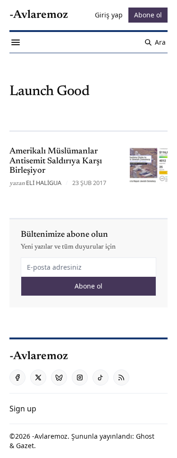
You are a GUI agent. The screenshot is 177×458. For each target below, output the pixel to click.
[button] (22, 408)
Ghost (145, 436)
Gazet (25, 445)
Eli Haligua (43, 182)
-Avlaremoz (49, 436)
